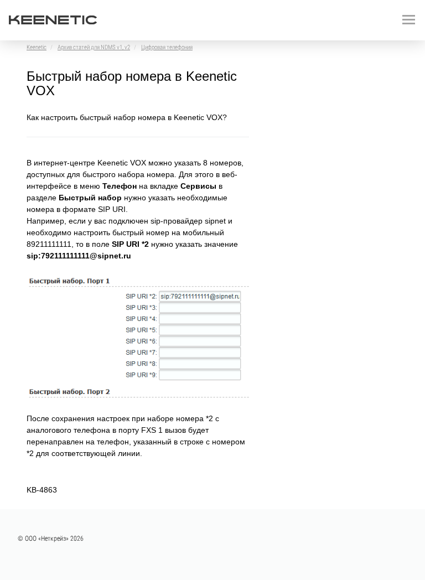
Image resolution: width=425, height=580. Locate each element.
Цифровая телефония (167, 47)
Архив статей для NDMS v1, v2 (94, 47)
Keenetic (36, 47)
